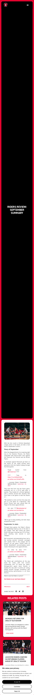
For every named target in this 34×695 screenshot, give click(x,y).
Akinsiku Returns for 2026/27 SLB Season (14, 619)
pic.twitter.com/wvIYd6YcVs (16, 510)
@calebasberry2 (21, 508)
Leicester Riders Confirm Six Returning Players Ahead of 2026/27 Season (16, 659)
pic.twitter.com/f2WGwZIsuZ (16, 552)
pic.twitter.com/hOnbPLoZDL (16, 479)
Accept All (17, 682)
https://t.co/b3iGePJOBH (15, 477)
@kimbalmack (12, 472)
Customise (17, 686)
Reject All (17, 691)
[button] (27, 5)
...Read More (9, 633)
